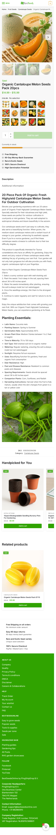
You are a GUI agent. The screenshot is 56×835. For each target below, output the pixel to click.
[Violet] (23, 122)
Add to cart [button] (23, 526)
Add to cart (33, 135)
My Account (7, 699)
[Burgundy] (15, 104)
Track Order (7, 696)
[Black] (6, 104)
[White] (32, 122)
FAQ (4, 710)
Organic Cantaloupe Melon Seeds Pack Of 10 (22, 597)
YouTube (6, 773)
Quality (5, 668)
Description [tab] (8, 179)
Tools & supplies (9, 727)
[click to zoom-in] (27, 37)
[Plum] (32, 113)
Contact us (7, 707)
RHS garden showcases (13, 755)
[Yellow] (41, 122)
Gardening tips (8, 748)
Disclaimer (7, 682)
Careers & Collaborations (13, 686)
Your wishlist (8, 703)
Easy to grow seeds (11, 720)
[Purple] (41, 113)
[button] (10, 134)
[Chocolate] (23, 104)
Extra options (9, 513)
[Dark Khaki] (41, 104)
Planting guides (9, 745)
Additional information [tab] (13, 185)
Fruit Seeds (12, 9)
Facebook (6, 765)
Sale (4, 735)
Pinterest (6, 769)
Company (6, 664)
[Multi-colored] (23, 113)
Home (4, 9)
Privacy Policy (8, 672)
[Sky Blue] (15, 122)
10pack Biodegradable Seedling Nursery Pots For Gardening (22, 517)
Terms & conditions (11, 675)
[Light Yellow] (15, 113)
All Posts (6, 752)
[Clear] (32, 104)
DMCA (5, 679)
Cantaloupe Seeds (25, 9)
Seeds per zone (9, 731)
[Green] (6, 113)
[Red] (6, 122)
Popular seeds (8, 724)
